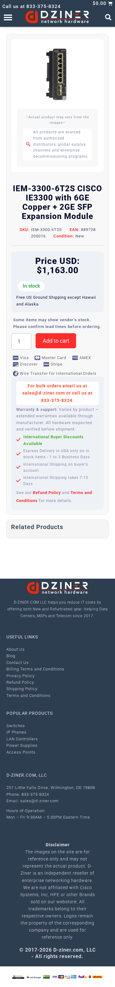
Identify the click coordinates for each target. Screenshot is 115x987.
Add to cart (56, 341)
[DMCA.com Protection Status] (46, 976)
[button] (8, 17)
